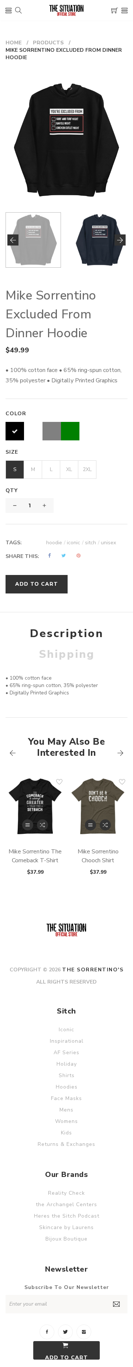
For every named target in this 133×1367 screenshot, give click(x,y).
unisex (108, 542)
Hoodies (67, 1086)
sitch (92, 542)
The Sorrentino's (92, 969)
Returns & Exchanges (66, 1144)
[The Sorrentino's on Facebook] (47, 1331)
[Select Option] (27, 824)
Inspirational (66, 1041)
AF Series (66, 1052)
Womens (66, 1121)
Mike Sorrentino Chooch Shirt (98, 855)
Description (66, 633)
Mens (66, 1109)
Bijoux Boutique (66, 1238)
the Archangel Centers (66, 1204)
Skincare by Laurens (66, 1227)
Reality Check (66, 1193)
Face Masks (66, 1098)
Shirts (67, 1075)
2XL (87, 469)
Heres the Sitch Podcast (66, 1215)
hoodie (55, 542)
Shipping (67, 654)
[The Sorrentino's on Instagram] (83, 1331)
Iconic (66, 1029)
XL (69, 469)
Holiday (67, 1063)
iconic (75, 542)
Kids (66, 1132)
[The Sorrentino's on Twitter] (65, 1331)
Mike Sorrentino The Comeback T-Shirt (35, 855)
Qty (12, 490)
